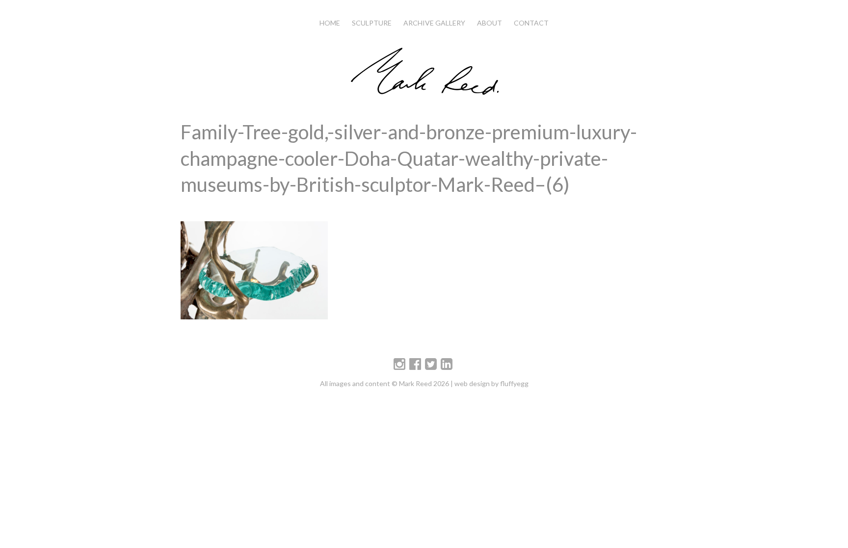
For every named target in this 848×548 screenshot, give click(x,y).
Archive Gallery (434, 23)
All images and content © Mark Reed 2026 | (387, 383)
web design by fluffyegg (491, 383)
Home (329, 23)
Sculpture (372, 23)
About (489, 23)
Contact (531, 23)
